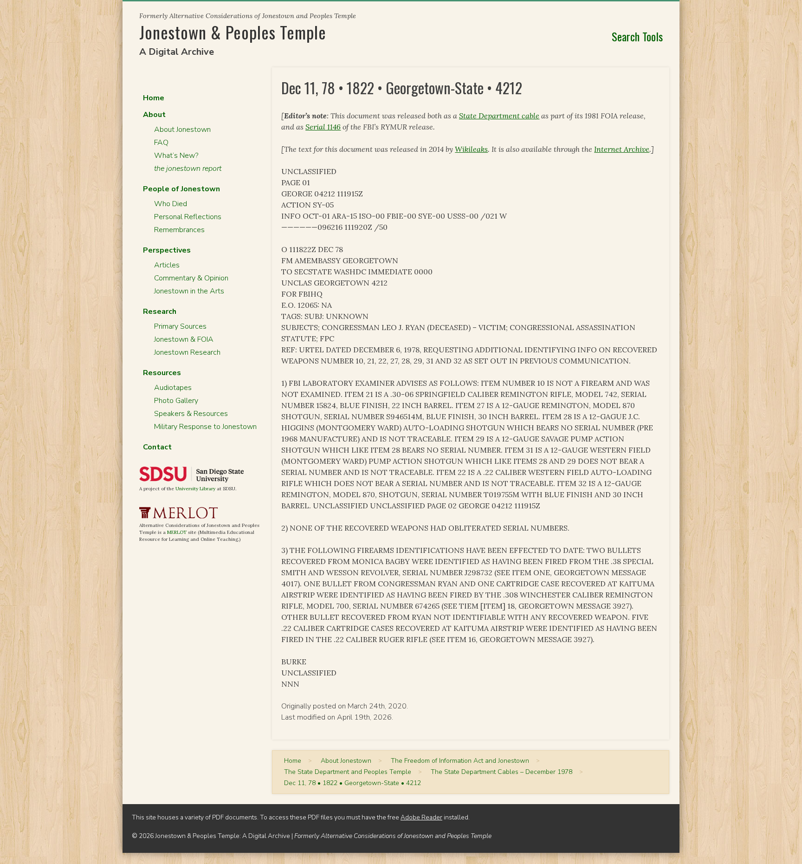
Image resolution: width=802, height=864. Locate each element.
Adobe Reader (421, 817)
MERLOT (177, 532)
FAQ (161, 142)
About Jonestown (182, 129)
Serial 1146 (323, 126)
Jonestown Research (187, 352)
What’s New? (176, 155)
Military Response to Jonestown (205, 427)
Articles (167, 265)
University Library (195, 489)
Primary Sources (180, 326)
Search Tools (637, 36)
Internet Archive (621, 149)
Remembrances (179, 230)
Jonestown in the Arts (189, 291)
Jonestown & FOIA (183, 339)
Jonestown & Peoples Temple (232, 31)
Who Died (170, 204)
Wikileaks (471, 149)
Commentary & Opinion (191, 278)
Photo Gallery (176, 401)
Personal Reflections (187, 217)
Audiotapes (173, 388)
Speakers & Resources (191, 414)
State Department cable (499, 115)
